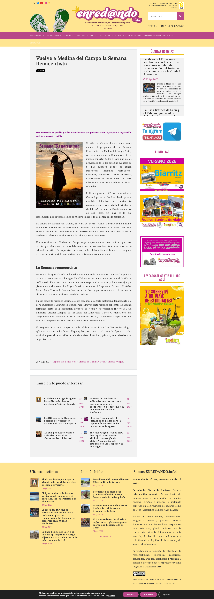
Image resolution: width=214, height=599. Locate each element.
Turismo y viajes (114, 361)
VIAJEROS (168, 35)
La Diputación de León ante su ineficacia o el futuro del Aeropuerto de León (110, 508)
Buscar (180, 16)
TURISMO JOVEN (152, 35)
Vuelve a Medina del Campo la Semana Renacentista (81, 61)
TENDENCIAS (119, 35)
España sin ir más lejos (64, 361)
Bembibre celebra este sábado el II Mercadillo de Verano (111, 481)
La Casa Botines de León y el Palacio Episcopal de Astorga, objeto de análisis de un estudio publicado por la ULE (161, 98)
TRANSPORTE (135, 35)
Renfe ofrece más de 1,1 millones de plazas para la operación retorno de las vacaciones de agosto (106, 422)
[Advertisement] (83, 104)
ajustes (111, 595)
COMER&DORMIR (52, 35)
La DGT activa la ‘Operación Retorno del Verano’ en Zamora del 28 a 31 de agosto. (60, 421)
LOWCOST (92, 35)
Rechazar (148, 594)
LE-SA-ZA (80, 35)
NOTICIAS (105, 35)
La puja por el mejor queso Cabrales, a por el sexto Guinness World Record (59, 435)
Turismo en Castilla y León (91, 361)
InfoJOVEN (35, 42)
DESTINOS (68, 35)
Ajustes (166, 594)
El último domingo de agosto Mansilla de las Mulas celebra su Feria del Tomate (60, 401)
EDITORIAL (35, 35)
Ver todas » (105, 536)
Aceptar (130, 594)
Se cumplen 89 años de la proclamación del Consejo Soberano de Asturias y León (109, 494)
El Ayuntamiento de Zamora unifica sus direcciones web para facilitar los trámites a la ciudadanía (59, 497)
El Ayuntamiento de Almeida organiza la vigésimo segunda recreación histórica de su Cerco (110, 523)
